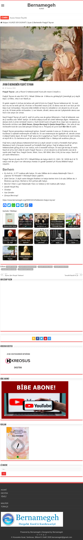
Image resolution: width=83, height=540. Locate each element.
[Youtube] (45, 338)
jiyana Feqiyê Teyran (26, 269)
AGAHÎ (3, 490)
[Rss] (33, 338)
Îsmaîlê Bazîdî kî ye (71, 274)
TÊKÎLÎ (3, 497)
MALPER (4, 503)
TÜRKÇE (4, 507)
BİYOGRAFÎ (21, 23)
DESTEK (4, 493)
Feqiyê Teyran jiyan (45, 266)
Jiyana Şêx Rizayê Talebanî (14, 274)
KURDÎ (12, 23)
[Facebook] (37, 338)
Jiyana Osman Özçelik (18, 18)
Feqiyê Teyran (11, 266)
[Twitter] (41, 338)
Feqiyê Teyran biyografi (28, 266)
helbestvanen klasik (9, 269)
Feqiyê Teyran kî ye (61, 266)
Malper (5, 23)
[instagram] (49, 338)
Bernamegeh (41, 5)
